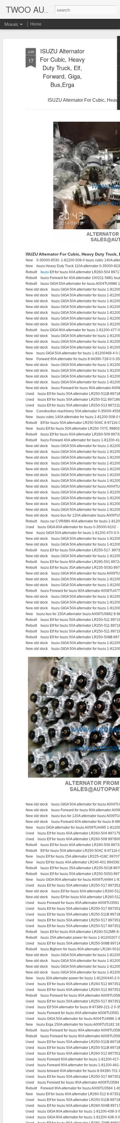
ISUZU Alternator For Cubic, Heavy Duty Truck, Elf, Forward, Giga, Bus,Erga (62, 68)
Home (35, 24)
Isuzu (45, 271)
